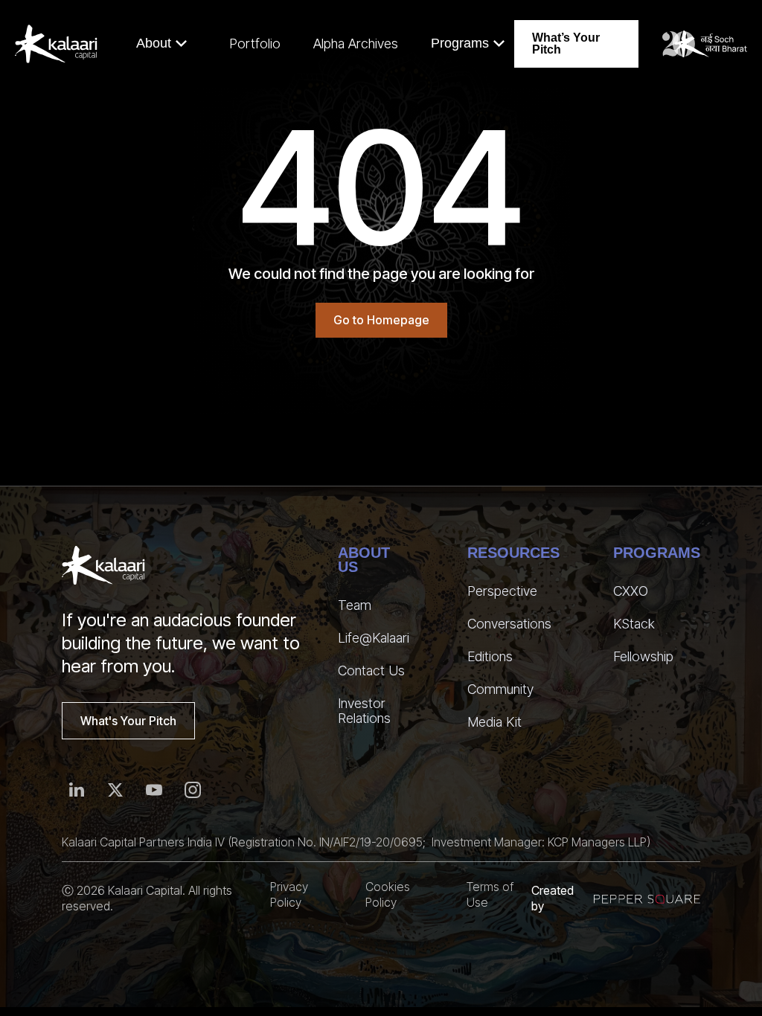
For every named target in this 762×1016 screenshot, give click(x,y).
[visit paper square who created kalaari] (647, 899)
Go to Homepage (381, 319)
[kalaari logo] (103, 565)
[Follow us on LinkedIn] (77, 790)
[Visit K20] (704, 43)
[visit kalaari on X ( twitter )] (115, 790)
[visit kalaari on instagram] (193, 790)
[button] (162, 43)
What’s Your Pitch (566, 43)
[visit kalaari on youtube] (154, 790)
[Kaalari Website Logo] (56, 44)
